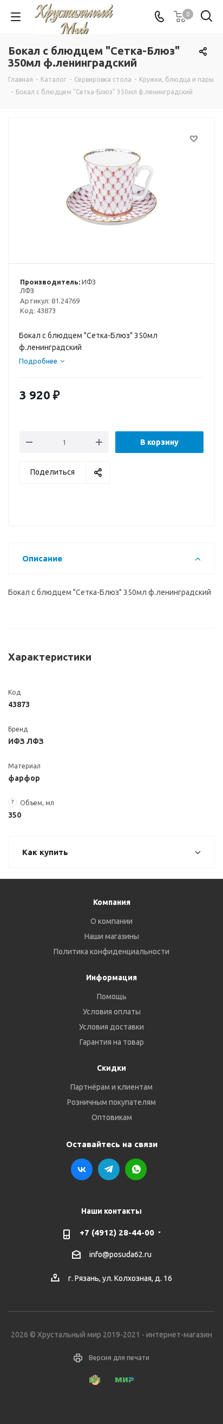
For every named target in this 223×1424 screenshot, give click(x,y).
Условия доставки (111, 1026)
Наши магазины (111, 936)
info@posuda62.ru (120, 1254)
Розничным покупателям (111, 1102)
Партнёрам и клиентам (111, 1087)
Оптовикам (111, 1117)
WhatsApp (136, 1169)
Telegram (109, 1169)
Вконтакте (82, 1169)
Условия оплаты (112, 1011)
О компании (111, 921)
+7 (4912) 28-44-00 (117, 1232)
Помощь (112, 996)
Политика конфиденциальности (111, 951)
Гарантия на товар (112, 1042)
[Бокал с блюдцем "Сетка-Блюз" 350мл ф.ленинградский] (111, 185)
